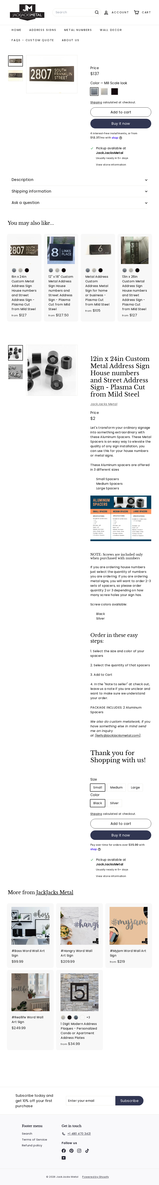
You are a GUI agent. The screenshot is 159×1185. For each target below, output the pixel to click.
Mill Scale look (94, 91)
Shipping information (31, 191)
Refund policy (32, 1145)
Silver (114, 803)
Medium (116, 787)
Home (17, 30)
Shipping (96, 102)
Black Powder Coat (114, 91)
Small (97, 787)
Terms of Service (34, 1139)
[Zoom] (51, 370)
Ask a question (26, 202)
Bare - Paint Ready (104, 91)
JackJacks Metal (103, 404)
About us (70, 40)
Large (135, 787)
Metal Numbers (78, 30)
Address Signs (42, 30)
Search (27, 1134)
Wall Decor (111, 30)
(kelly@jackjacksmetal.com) (117, 735)
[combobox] (76, 12)
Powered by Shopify (95, 1177)
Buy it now (120, 123)
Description (22, 179)
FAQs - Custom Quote (33, 40)
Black (97, 803)
